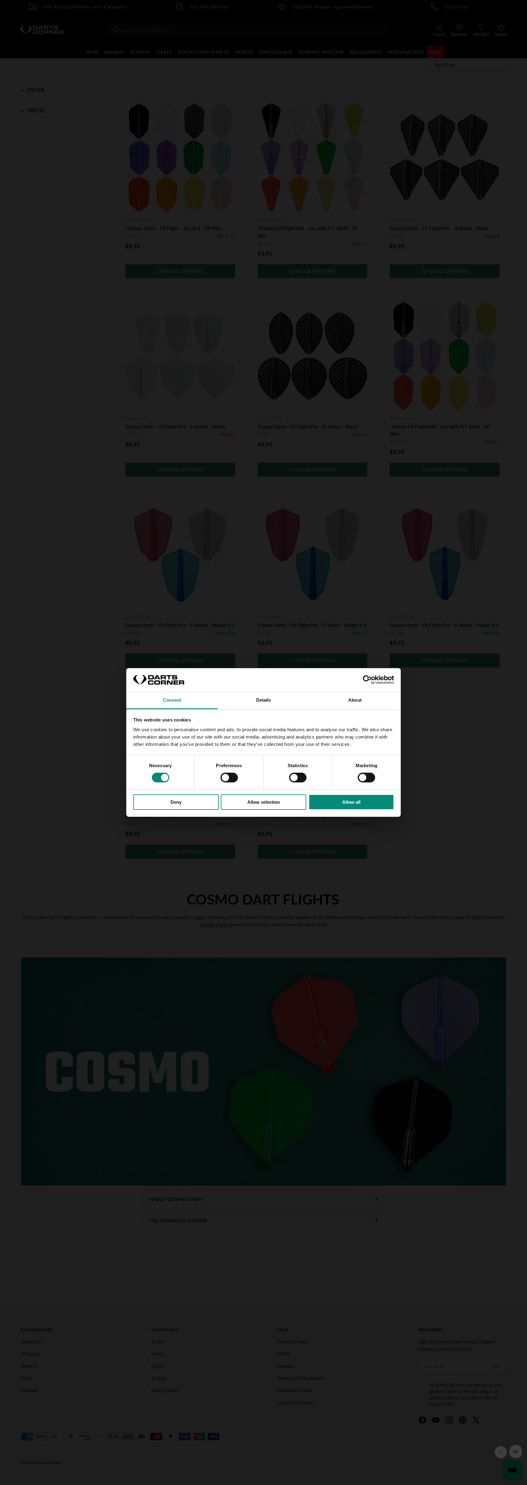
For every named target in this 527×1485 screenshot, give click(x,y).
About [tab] (355, 700)
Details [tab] (263, 700)
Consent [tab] (172, 700)
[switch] (229, 777)
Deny (175, 802)
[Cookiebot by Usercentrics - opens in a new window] (367, 679)
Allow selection (263, 802)
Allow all (351, 802)
